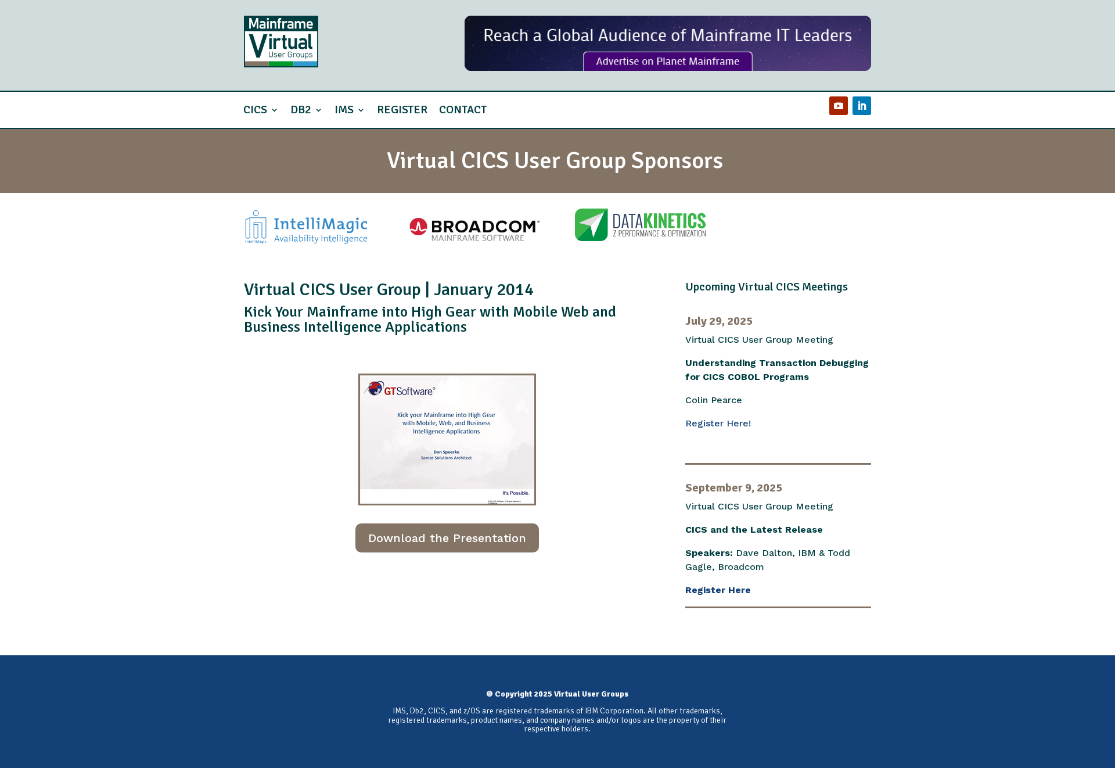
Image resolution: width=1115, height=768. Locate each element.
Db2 (300, 109)
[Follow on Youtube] (838, 105)
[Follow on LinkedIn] (862, 105)
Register (402, 109)
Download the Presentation (447, 538)
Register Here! (718, 423)
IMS (344, 109)
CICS (255, 109)
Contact (463, 109)
